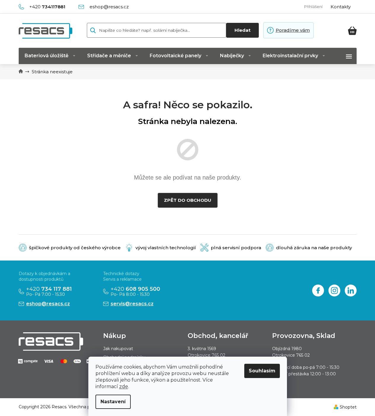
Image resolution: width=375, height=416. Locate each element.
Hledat (242, 30)
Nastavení (113, 401)
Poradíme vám (293, 30)
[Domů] (20, 71)
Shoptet (348, 407)
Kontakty (341, 6)
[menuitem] (50, 56)
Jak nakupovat (118, 348)
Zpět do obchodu (187, 200)
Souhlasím (262, 371)
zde (123, 386)
